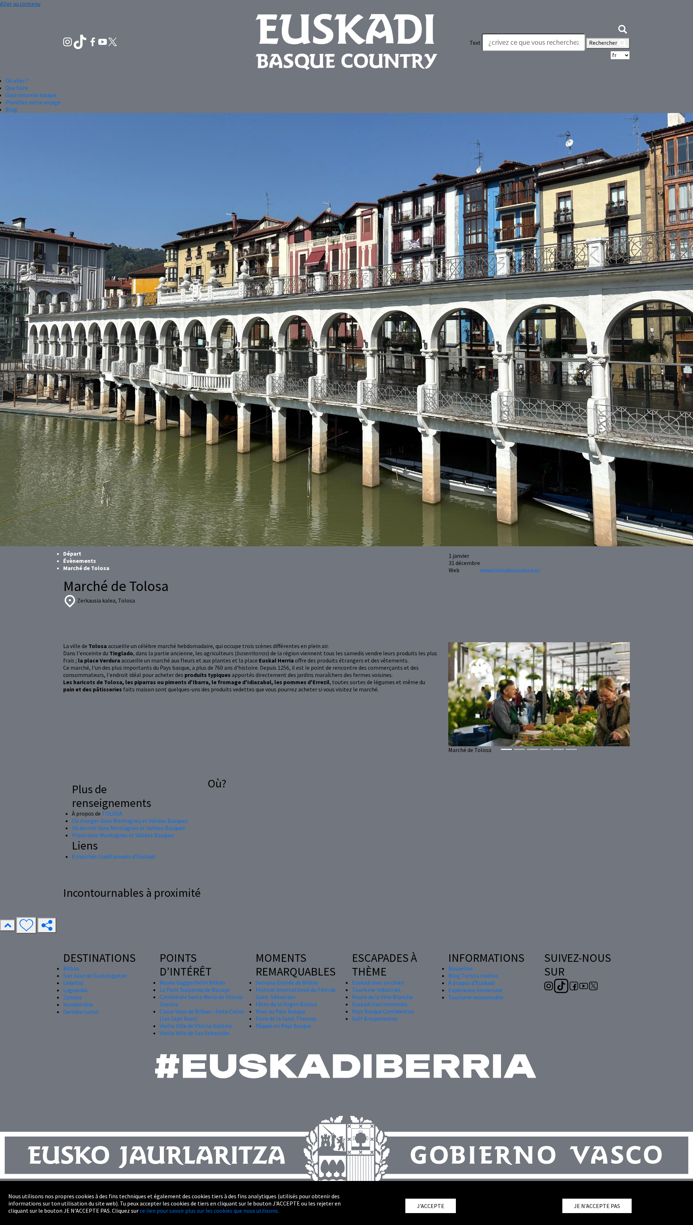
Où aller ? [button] (17, 80)
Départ (72, 553)
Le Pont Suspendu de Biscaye (195, 989)
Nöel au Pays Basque (280, 1011)
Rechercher (603, 42)
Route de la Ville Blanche (382, 996)
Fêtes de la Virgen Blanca (286, 1004)
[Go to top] (7, 925)
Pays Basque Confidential (383, 1011)
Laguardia (75, 990)
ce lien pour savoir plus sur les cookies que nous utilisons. (209, 1210)
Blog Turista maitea (473, 975)
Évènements (79, 560)
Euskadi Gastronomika (379, 1004)
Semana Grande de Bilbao (287, 982)
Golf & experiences (375, 1018)
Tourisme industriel (376, 989)
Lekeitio (73, 982)
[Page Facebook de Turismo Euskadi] (93, 41)
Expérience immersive (475, 990)
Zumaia (72, 997)
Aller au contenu (20, 3)
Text (475, 42)
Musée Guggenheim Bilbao (192, 982)
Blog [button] (11, 109)
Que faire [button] (16, 87)
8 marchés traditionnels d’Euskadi (113, 856)
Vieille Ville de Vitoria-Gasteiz (196, 1025)
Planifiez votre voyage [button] (33, 102)
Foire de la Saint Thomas (286, 1018)
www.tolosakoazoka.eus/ (510, 570)
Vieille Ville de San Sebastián (194, 1033)
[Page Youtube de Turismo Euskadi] (103, 41)
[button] (622, 28)
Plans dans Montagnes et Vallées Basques (123, 835)
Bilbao (71, 968)
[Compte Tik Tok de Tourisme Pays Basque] (80, 41)
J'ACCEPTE (430, 1205)
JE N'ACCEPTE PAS (597, 1205)
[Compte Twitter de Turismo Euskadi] (112, 41)
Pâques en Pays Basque (283, 1025)
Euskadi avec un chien (378, 982)
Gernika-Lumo (81, 1011)
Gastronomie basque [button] (31, 95)
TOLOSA (112, 813)
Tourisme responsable (476, 997)
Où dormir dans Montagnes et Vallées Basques (128, 827)
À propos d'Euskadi (471, 982)
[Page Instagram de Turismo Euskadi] (68, 41)
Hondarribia (78, 1004)
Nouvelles (460, 968)
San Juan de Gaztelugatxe (95, 975)
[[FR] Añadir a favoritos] (26, 925)
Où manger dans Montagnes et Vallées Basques (130, 820)
